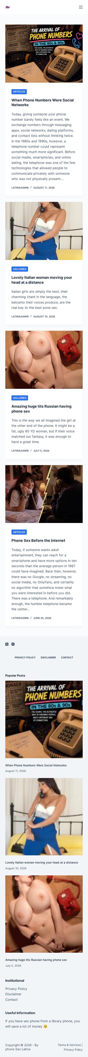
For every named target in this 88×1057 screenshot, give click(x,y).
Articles (19, 91)
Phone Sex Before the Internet (38, 540)
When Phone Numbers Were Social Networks (36, 765)
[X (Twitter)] (6, 644)
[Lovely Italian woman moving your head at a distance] (44, 231)
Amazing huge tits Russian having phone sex (36, 959)
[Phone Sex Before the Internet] (44, 494)
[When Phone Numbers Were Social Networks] (44, 54)
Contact (67, 657)
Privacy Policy (25, 657)
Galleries (19, 269)
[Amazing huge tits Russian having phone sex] (44, 360)
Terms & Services (69, 1045)
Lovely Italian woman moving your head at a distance (41, 862)
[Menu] (81, 7)
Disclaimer (48, 657)
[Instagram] (13, 644)
